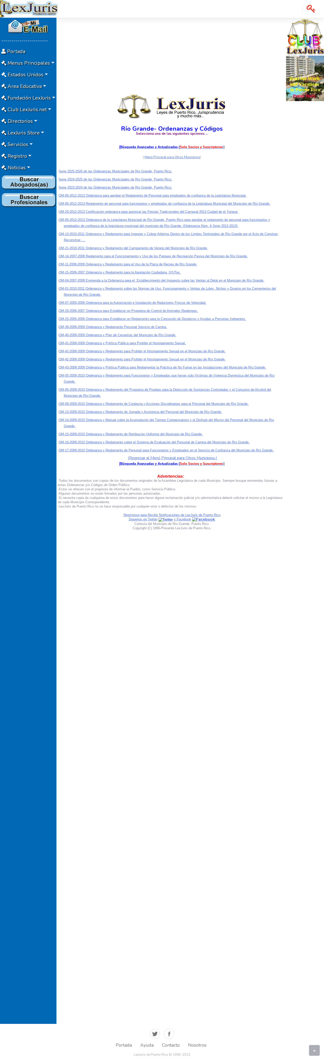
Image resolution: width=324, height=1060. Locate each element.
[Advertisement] (28, 285)
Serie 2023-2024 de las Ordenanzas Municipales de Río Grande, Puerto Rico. (115, 187)
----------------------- (24, 40)
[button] (311, 9)
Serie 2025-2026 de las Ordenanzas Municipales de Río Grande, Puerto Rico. (115, 171)
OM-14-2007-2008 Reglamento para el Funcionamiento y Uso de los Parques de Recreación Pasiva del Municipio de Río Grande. (153, 256)
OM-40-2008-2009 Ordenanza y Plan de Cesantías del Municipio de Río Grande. (117, 335)
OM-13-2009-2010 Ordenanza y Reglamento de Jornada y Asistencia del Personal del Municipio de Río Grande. (140, 412)
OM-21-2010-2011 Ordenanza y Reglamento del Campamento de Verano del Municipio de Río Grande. (133, 248)
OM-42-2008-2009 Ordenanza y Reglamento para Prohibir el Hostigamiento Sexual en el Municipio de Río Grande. (142, 351)
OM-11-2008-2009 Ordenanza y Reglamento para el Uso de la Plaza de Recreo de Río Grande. (128, 264)
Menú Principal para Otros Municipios (172, 157)
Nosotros (197, 1045)
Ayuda (147, 1045)
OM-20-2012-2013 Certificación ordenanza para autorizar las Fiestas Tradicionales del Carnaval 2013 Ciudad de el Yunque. (148, 212)
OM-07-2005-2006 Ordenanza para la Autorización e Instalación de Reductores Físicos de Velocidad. (132, 303)
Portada (124, 1045)
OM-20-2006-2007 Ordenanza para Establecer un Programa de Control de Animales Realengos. (128, 311)
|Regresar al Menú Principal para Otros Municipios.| (172, 458)
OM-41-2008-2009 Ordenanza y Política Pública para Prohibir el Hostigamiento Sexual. (122, 343)
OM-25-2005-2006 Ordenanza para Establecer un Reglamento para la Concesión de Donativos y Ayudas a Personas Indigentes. (152, 319)
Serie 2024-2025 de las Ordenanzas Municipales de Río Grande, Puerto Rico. (115, 179)
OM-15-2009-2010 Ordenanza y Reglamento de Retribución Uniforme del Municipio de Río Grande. (131, 434)
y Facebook (182, 519)
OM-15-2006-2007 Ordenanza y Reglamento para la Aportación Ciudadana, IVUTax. (120, 272)
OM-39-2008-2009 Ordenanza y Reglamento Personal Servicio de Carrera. (113, 327)
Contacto (171, 1045)
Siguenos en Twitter (143, 519)
